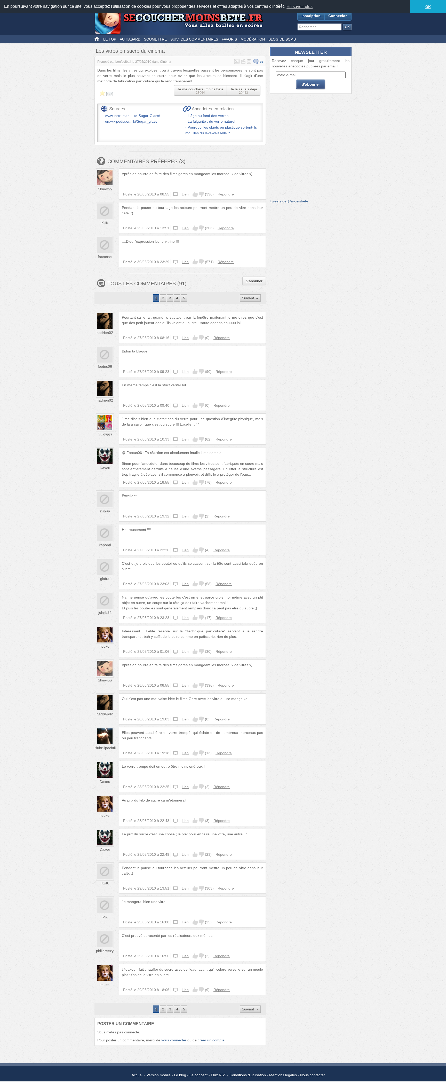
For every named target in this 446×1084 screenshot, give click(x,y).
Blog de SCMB (282, 39)
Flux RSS (218, 1075)
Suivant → (250, 298)
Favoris (229, 39)
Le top (109, 39)
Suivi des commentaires (194, 39)
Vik (104, 917)
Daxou (105, 468)
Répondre (226, 194)
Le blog (180, 1075)
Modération (253, 39)
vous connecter (173, 1040)
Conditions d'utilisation (247, 1075)
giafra (104, 579)
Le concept (198, 1075)
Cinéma (165, 62)
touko (104, 646)
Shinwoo (105, 189)
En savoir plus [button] (299, 6)
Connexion (338, 16)
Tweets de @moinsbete (289, 201)
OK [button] (428, 7)
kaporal (105, 545)
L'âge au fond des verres (208, 116)
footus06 (105, 366)
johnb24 (105, 612)
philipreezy (105, 951)
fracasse (105, 257)
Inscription (311, 16)
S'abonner (254, 281)
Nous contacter (312, 1075)
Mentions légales (283, 1075)
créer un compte (211, 1040)
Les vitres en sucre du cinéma (130, 51)
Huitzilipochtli (105, 748)
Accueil (137, 1075)
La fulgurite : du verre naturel (211, 121)
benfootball (123, 62)
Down (201, 194)
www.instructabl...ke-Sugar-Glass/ (132, 116)
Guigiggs (105, 434)
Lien (185, 194)
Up (195, 194)
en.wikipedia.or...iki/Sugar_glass (131, 121)
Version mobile (159, 1075)
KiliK (104, 223)
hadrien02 (105, 333)
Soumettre (155, 39)
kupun (105, 511)
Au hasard (130, 39)
